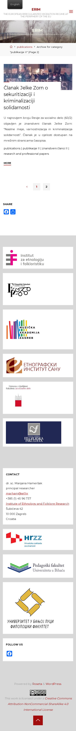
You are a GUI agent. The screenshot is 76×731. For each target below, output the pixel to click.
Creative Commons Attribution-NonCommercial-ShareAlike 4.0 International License (40, 704)
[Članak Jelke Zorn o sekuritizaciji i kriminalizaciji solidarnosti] (38, 77)
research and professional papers (26, 153)
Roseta (37, 684)
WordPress (53, 684)
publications (24, 46)
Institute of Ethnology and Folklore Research (37, 503)
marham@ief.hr (17, 493)
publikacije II (31, 148)
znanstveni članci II (55, 148)
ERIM (36, 9)
